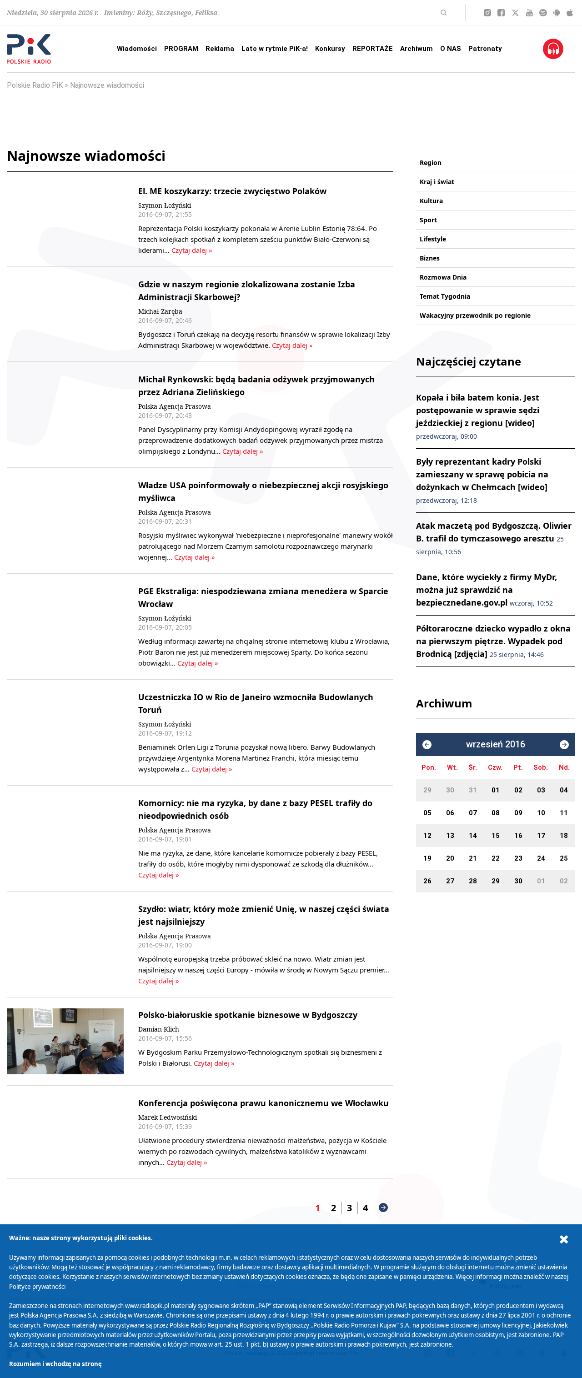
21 (473, 858)
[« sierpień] (426, 744)
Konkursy (330, 49)
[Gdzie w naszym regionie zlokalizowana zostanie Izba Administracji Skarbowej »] (65, 314)
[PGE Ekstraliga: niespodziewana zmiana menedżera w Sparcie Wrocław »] (65, 626)
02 (518, 790)
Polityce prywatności (37, 1287)
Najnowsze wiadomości (107, 85)
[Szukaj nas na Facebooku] (501, 12)
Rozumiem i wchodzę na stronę (55, 1364)
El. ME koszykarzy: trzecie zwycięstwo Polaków (232, 190)
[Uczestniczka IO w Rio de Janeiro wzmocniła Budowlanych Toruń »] (65, 732)
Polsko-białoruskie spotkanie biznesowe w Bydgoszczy (247, 1014)
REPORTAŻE (372, 49)
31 (473, 790)
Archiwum (416, 49)
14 (473, 836)
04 (564, 790)
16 (518, 836)
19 (427, 858)
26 (427, 881)
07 (473, 813)
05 (427, 813)
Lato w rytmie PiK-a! (274, 49)
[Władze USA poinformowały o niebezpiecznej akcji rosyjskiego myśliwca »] (65, 520)
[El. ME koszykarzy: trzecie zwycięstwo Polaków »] (65, 220)
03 (541, 790)
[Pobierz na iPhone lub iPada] (570, 12)
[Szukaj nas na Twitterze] (515, 12)
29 (427, 790)
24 (541, 858)
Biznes (430, 258)
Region (431, 162)
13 (450, 836)
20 (450, 858)
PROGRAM (181, 49)
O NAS (450, 49)
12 (427, 836)
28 (473, 881)
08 (496, 813)
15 (496, 836)
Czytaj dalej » (191, 250)
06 (450, 813)
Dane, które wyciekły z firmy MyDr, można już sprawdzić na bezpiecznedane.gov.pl (486, 589)
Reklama (220, 49)
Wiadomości (137, 49)
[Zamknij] (564, 1239)
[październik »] (564, 744)
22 (496, 858)
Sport (428, 219)
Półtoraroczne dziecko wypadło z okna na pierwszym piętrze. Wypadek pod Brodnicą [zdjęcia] (493, 641)
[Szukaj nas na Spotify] (543, 12)
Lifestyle (433, 239)
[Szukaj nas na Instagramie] (487, 12)
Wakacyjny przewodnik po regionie (475, 315)
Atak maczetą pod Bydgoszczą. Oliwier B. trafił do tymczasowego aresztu (494, 538)
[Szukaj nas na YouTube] (529, 12)
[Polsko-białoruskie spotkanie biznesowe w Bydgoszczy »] (65, 1041)
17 (541, 836)
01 (496, 790)
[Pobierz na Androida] (556, 12)
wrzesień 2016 (495, 744)
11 (564, 813)
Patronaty (485, 49)
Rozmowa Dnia (443, 277)
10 (541, 813)
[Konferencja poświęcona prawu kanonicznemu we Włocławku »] (65, 1132)
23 (518, 858)
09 (518, 813)
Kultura (431, 200)
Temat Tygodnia (445, 296)
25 (564, 858)
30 (450, 790)
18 (564, 836)
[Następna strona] (383, 1207)
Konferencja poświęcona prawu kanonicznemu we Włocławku (263, 1102)
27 (450, 881)
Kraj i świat (437, 181)
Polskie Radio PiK (35, 85)
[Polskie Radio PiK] (29, 49)
